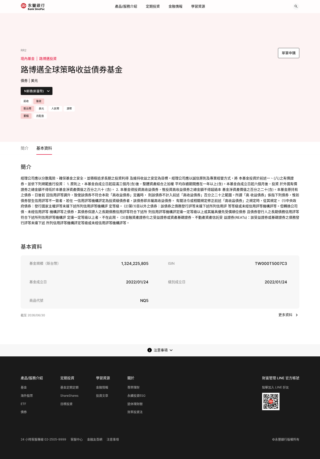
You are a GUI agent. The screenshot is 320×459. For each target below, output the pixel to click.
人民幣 (55, 108)
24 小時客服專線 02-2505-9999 (43, 439)
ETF (23, 404)
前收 (26, 101)
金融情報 (175, 6)
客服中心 (77, 439)
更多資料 (285, 315)
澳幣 (69, 108)
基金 (24, 387)
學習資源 (198, 6)
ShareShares (69, 395)
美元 (41, 108)
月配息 (40, 116)
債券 (24, 412)
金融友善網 (94, 439)
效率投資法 (135, 412)
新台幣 (27, 108)
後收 (38, 101)
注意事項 (113, 439)
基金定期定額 (69, 387)
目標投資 (66, 404)
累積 (26, 116)
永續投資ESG (136, 395)
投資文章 (102, 395)
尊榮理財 (133, 387)
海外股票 (27, 395)
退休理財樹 (135, 404)
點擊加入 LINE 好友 (275, 387)
